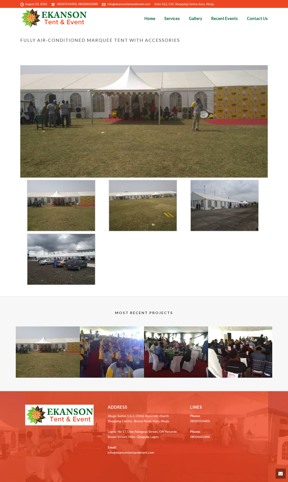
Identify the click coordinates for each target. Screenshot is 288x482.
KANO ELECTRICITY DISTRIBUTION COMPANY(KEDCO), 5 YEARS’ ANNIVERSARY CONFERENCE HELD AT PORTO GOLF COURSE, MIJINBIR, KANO (112, 361)
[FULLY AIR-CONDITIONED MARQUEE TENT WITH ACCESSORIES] (144, 121)
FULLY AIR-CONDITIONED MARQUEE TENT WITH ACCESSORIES (48, 366)
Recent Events (224, 18)
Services (172, 18)
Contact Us (257, 18)
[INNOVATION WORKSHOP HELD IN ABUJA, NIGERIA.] (240, 344)
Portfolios (170, 49)
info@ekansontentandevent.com (129, 4)
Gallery (195, 18)
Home (149, 18)
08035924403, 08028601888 (77, 4)
